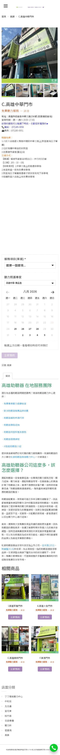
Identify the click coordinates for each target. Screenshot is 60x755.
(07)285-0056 (18, 127)
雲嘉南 (8, 730)
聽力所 (8, 725)
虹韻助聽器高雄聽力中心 (23, 456)
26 (22, 328)
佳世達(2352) (48, 545)
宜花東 (8, 710)
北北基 (8, 706)
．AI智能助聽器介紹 (11, 446)
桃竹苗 (8, 715)
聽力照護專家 (13, 277)
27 (30, 328)
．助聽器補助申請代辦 (13, 417)
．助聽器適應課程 (11, 439)
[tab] (7, 376)
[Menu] (5, 5)
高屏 (12, 16)
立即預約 (9, 355)
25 (15, 328)
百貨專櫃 (9, 720)
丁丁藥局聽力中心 (14, 696)
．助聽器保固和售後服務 (14, 432)
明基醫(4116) (8, 548)
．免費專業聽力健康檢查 (14, 403)
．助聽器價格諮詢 (11, 424)
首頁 (4, 16)
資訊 (7, 376)
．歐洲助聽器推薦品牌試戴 (15, 410)
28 (37, 328)
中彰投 (8, 701)
